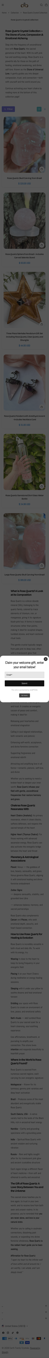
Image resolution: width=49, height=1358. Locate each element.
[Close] (46, 659)
